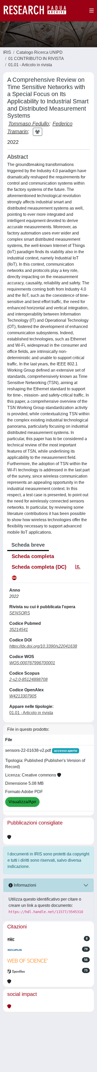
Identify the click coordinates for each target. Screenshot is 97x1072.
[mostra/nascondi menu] (91, 10)
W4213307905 (22, 696)
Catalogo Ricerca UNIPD (39, 52)
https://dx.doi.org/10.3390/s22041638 (43, 646)
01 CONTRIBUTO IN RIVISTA (36, 58)
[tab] (78, 566)
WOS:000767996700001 (32, 663)
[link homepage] (37, 10)
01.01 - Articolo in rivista (30, 65)
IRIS (7, 52)
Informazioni (24, 885)
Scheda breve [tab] (28, 545)
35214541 (18, 629)
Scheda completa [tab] (33, 556)
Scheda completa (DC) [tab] (39, 567)
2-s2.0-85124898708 (28, 679)
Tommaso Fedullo (28, 123)
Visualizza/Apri (22, 802)
